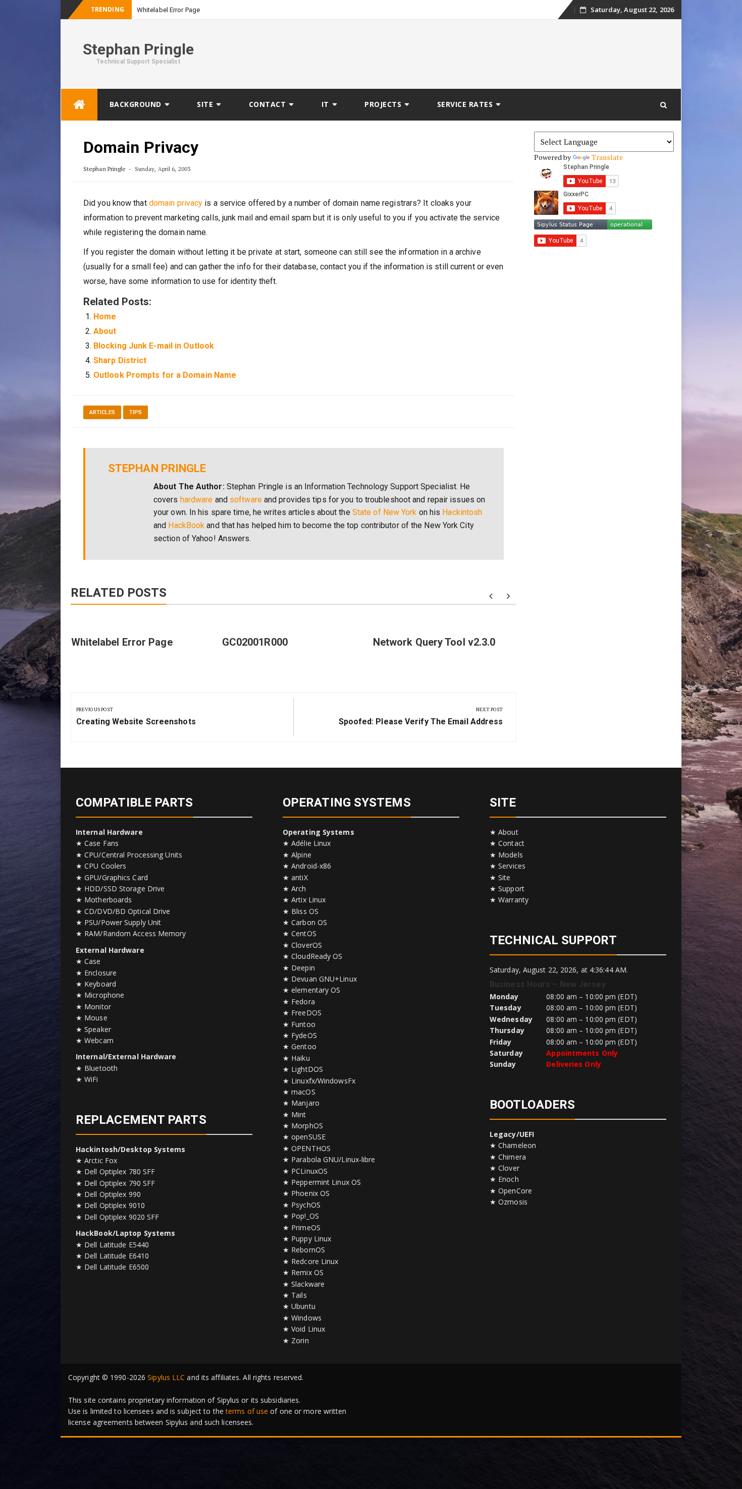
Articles (102, 412)
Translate (607, 157)
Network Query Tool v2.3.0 (434, 642)
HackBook (186, 525)
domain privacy (175, 203)
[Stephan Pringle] (79, 105)
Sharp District (119, 360)
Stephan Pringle (138, 49)
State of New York (384, 512)
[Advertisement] (490, 52)
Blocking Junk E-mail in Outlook (153, 346)
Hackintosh (462, 512)
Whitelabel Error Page (168, 10)
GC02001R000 (255, 642)
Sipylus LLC (166, 1377)
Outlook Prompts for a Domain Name (164, 375)
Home (104, 316)
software (246, 499)
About (105, 331)
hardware (196, 499)
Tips (135, 412)
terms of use (247, 1411)
